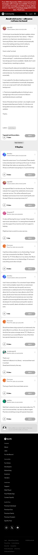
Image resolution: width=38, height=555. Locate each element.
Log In (31, 14)
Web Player (7, 490)
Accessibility (13, 546)
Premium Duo (8, 509)
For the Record (8, 454)
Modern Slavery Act (8, 548)
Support (6, 486)
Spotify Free (8, 521)
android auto (12, 128)
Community (9, 14)
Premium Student (9, 517)
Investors (7, 474)
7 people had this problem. (11, 135)
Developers (8, 467)
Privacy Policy (7, 543)
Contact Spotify (9, 497)
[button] (35, 28)
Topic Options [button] (18, 143)
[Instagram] (6, 528)
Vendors (7, 478)
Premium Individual (10, 506)
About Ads (6, 546)
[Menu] (35, 14)
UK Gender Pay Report (9, 551)
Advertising (7, 470)
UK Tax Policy (17, 548)
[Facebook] (18, 528)
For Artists (7, 463)
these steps (23, 8)
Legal (5, 540)
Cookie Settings (15, 543)
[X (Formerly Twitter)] (12, 528)
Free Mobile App (9, 494)
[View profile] (4, 28)
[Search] (26, 14)
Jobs (5, 451)
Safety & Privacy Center (13, 540)
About (6, 447)
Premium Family (9, 513)
